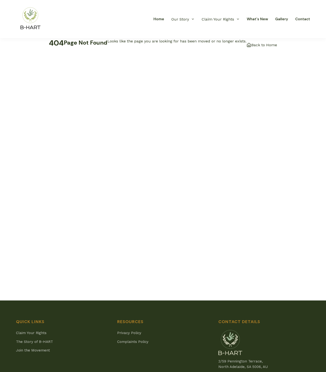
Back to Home (264, 45)
